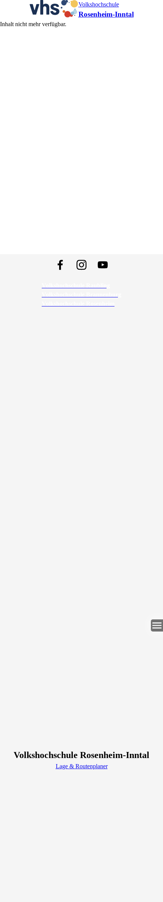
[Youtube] (102, 264)
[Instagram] (81, 264)
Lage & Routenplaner (82, 766)
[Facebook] (60, 264)
